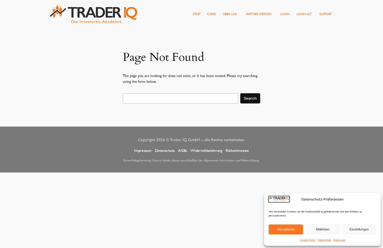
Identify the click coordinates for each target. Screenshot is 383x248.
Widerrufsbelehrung (206, 150)
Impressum (339, 240)
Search (250, 98)
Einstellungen (359, 229)
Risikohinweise (237, 150)
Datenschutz (324, 240)
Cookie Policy (307, 240)
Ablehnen (322, 229)
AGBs (182, 150)
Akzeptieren (286, 229)
